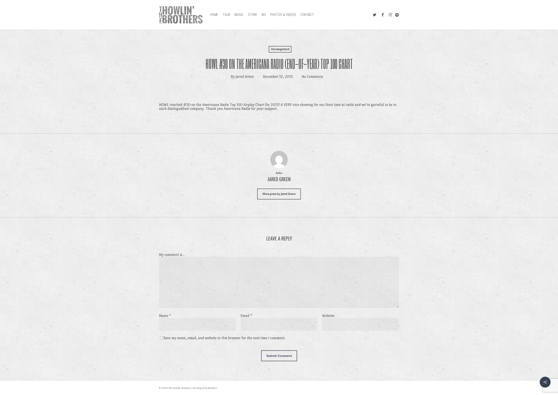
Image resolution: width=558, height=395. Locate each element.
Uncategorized (280, 49)
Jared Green (245, 77)
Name (165, 316)
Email (246, 316)
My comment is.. (171, 255)
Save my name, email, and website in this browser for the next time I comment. (224, 338)
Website (328, 316)
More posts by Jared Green (279, 194)
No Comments (312, 77)
